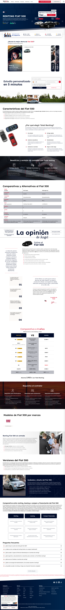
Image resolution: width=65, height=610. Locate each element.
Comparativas (5, 591)
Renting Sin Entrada (42, 593)
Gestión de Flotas (6, 588)
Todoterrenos (53, 591)
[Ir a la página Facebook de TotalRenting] (54, 582)
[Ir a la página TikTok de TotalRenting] (61, 582)
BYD (24, 593)
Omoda (24, 597)
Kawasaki (18, 589)
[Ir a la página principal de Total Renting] (4, 12)
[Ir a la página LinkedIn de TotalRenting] (59, 582)
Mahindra (31, 591)
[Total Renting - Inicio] (6, 1)
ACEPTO (9, 605)
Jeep (24, 588)
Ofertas (12, 1)
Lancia (24, 589)
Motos (32, 1)
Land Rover (19, 595)
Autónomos (27, 1)
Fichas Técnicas (5, 589)
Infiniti (31, 589)
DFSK (24, 595)
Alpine (31, 597)
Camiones (53, 589)
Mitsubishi (31, 595)
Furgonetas (41, 589)
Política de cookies (39, 607)
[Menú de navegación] (64, 2)
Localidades (5, 593)
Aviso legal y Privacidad (31, 607)
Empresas (22, 1)
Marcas (40, 595)
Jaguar (18, 588)
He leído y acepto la (40, 85)
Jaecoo (18, 593)
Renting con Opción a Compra (44, 591)
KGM (24, 591)
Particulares (17, 1)
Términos (43, 607)
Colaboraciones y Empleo (24, 607)
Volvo (18, 591)
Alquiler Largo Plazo (55, 588)
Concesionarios (42, 588)
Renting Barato (54, 593)
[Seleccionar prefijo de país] (33, 82)
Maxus (31, 588)
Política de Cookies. (4, 603)
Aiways (31, 593)
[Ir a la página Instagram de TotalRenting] (56, 582)
